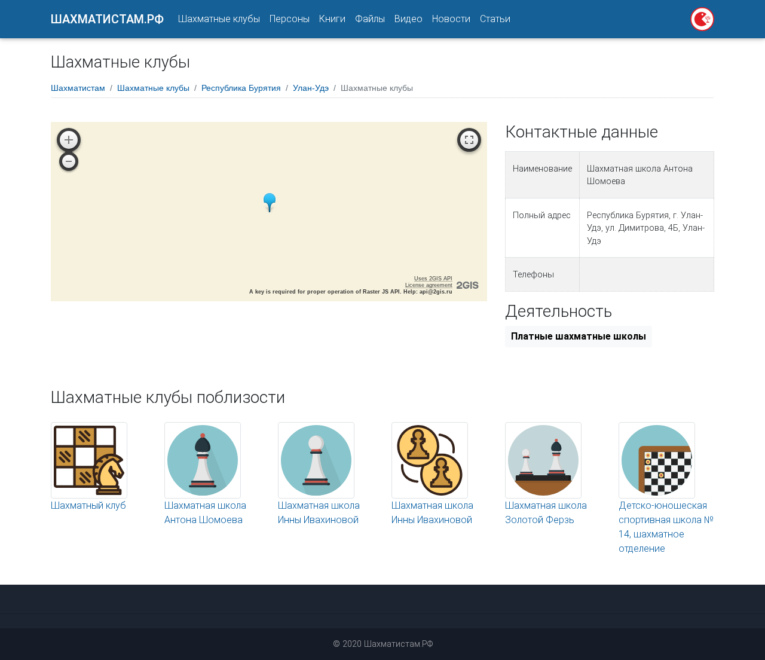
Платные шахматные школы (578, 336)
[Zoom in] (69, 140)
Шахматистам (78, 88)
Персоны (290, 19)
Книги (332, 19)
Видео (408, 19)
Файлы (370, 19)
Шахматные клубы (219, 19)
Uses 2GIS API (433, 279)
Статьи (495, 19)
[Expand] (469, 140)
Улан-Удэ (311, 88)
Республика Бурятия (241, 88)
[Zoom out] (68, 161)
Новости (451, 19)
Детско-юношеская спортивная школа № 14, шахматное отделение (666, 527)
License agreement (428, 285)
